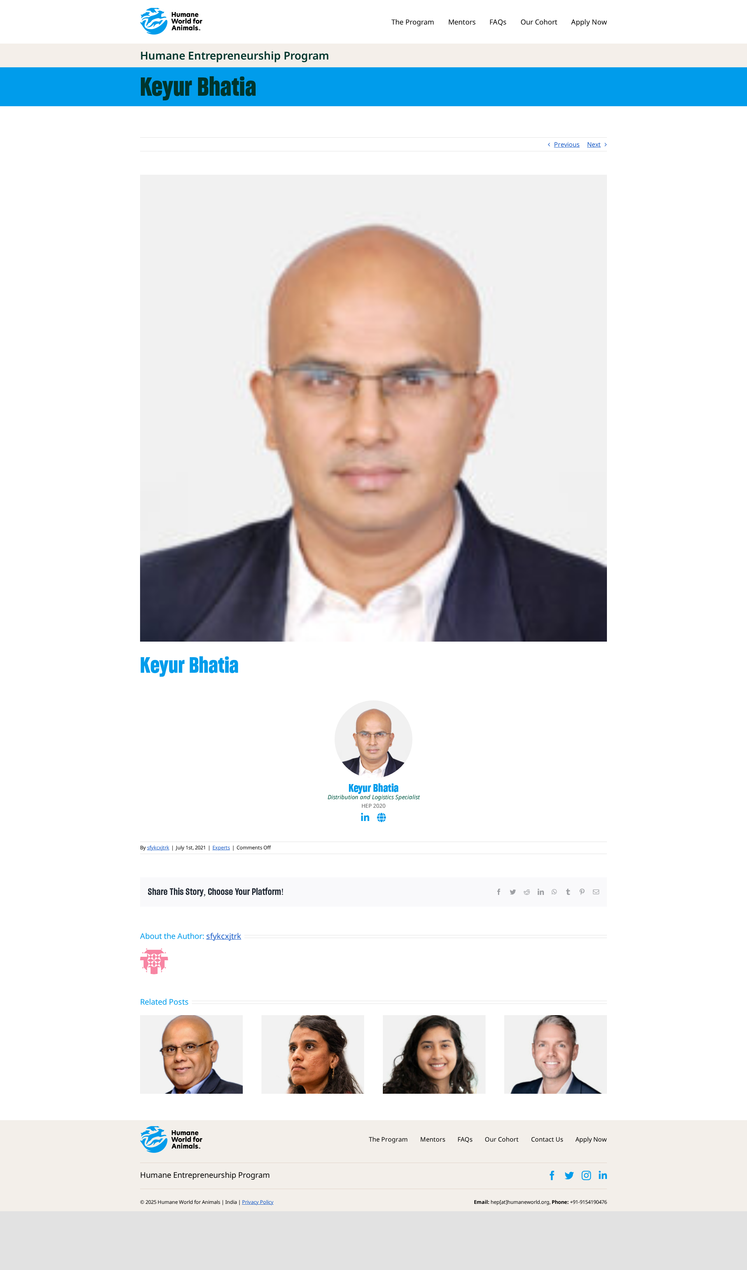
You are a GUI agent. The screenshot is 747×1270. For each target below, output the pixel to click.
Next (594, 144)
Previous (567, 144)
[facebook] (552, 1175)
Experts (221, 847)
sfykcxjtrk (158, 847)
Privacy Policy (258, 1201)
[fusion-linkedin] (365, 817)
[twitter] (569, 1175)
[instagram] (586, 1175)
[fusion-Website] (381, 817)
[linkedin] (603, 1175)
